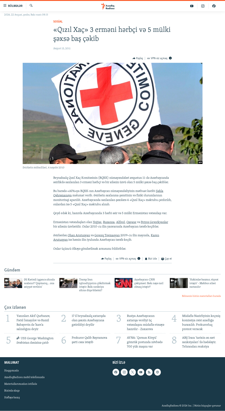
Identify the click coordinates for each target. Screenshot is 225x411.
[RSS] (149, 372)
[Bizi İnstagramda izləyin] (202, 6)
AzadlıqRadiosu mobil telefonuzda (24, 377)
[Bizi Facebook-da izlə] (213, 6)
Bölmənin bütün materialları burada (201, 296)
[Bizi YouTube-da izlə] (191, 6)
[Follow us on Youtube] (140, 372)
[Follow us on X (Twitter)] (132, 372)
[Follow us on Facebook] (115, 372)
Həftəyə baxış (12, 397)
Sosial (58, 21)
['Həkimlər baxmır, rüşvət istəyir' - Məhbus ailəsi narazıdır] (179, 283)
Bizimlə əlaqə (12, 391)
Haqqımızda (11, 370)
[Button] (138, 58)
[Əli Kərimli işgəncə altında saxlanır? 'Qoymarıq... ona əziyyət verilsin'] (13, 283)
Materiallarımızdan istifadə (20, 384)
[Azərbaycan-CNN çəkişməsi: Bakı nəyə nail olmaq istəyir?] (124, 283)
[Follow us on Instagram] (124, 372)
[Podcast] (157, 372)
